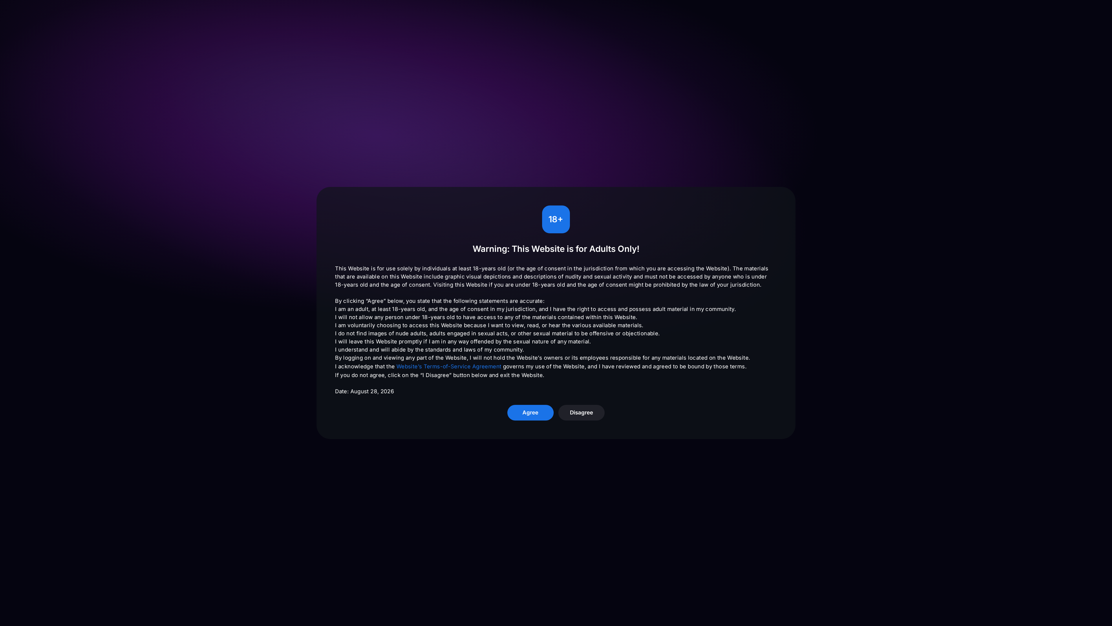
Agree (530, 412)
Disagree (581, 412)
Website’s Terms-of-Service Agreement (448, 366)
